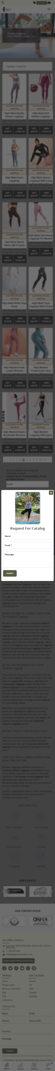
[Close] (51, 492)
